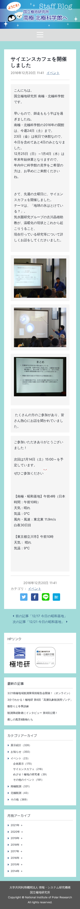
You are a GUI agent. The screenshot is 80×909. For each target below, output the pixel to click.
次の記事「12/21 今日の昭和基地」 (39, 622)
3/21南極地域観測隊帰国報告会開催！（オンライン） (39, 693)
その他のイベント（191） (28, 779)
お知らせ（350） (21, 751)
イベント (53, 73)
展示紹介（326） (21, 745)
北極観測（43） (20, 792)
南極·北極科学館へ (45, 15)
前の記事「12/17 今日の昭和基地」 (41, 616)
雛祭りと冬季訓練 (18, 706)
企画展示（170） (23, 763)
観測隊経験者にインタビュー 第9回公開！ (32, 712)
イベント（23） (20, 758)
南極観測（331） (21, 786)
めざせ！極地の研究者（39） (30, 774)
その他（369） (20, 799)
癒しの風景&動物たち (20, 719)
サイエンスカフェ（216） (28, 769)
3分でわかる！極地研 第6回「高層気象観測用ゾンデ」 (40, 699)
